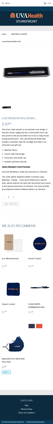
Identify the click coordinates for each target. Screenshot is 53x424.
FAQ (26, 405)
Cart (49, 3)
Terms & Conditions (26, 413)
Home (4, 34)
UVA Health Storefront (16, 422)
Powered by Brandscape (35, 422)
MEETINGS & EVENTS (19, 34)
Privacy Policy (26, 409)
